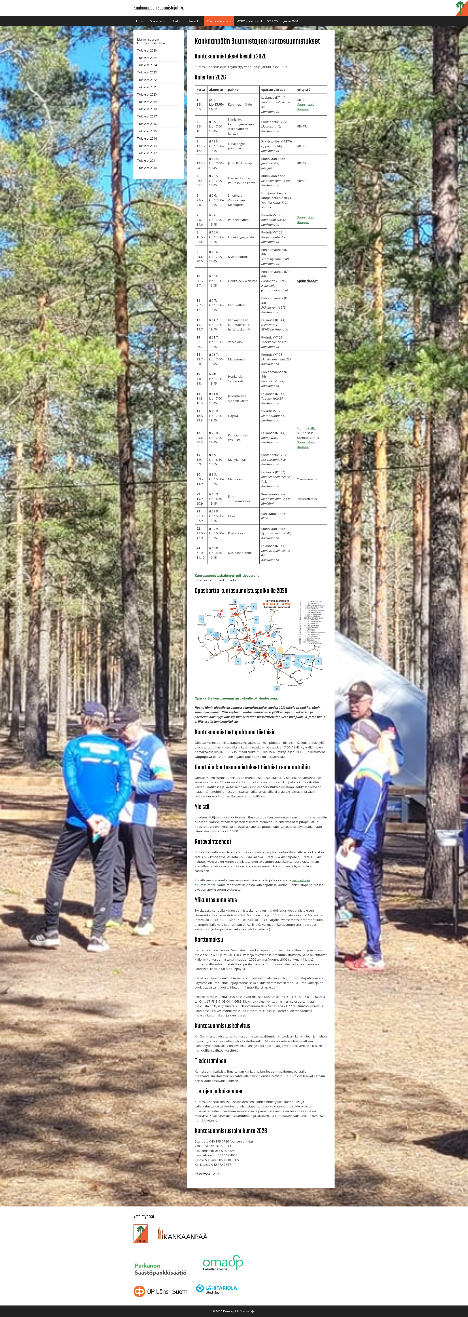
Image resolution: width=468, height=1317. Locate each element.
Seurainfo (156, 21)
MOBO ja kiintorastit (249, 21)
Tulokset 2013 (147, 146)
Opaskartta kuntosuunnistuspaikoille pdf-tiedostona (236, 698)
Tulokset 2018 (147, 109)
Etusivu (140, 21)
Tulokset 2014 (147, 138)
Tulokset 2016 (147, 124)
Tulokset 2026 (147, 50)
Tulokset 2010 (147, 168)
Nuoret (193, 21)
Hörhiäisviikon (307, 428)
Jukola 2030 (291, 21)
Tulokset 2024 (147, 65)
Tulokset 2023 (147, 72)
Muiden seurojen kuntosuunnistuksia (151, 41)
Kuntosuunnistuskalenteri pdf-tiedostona (227, 575)
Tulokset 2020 (147, 94)
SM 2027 (272, 21)
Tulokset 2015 (147, 131)
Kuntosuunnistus (217, 21)
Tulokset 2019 (147, 102)
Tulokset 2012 (147, 153)
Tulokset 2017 (147, 116)
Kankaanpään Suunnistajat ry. (158, 8)
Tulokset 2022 (147, 80)
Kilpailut (175, 21)
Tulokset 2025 (147, 58)
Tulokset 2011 (147, 161)
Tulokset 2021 (147, 87)
